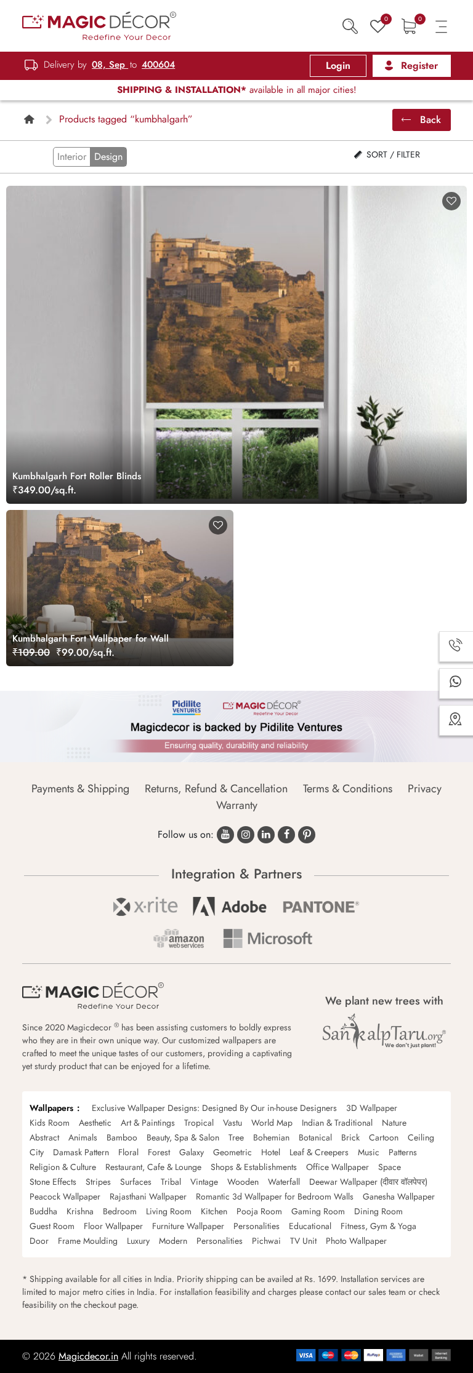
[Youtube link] (225, 834)
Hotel (270, 1152)
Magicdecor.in (88, 1356)
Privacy (425, 789)
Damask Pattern (81, 1152)
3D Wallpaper (371, 1108)
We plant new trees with (384, 1001)
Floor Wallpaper (113, 1226)
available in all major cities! (237, 90)
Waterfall (284, 1182)
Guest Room (52, 1226)
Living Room (169, 1211)
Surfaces (136, 1182)
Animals (82, 1137)
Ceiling (421, 1137)
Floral (128, 1152)
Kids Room (50, 1122)
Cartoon (383, 1137)
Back (429, 120)
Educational (310, 1226)
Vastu (232, 1122)
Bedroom (120, 1211)
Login (338, 65)
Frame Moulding (88, 1241)
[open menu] (441, 25)
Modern (173, 1241)
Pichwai (266, 1241)
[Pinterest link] (306, 834)
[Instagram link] (245, 834)
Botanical (315, 1137)
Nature (394, 1122)
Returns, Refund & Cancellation (216, 789)
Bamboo (122, 1137)
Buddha (43, 1211)
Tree (236, 1137)
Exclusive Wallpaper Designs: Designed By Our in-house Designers (214, 1108)
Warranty (236, 805)
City (37, 1152)
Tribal (171, 1182)
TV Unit (303, 1241)
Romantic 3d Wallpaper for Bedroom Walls (275, 1196)
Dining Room (378, 1211)
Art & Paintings (148, 1122)
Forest (159, 1152)
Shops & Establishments (254, 1167)
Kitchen (214, 1211)
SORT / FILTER (392, 154)
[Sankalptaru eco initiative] (384, 1031)
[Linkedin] (266, 834)
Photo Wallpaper (356, 1241)
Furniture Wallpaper (188, 1226)
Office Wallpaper (337, 1167)
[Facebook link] (286, 834)
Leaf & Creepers (319, 1152)
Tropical (199, 1122)
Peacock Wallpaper (65, 1196)
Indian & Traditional (337, 1122)
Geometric (232, 1152)
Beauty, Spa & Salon (183, 1137)
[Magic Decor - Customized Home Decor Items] (99, 25)
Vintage (204, 1182)
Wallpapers (51, 1108)
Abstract (44, 1137)
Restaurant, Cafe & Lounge (153, 1167)
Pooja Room (259, 1211)
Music (368, 1152)
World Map (272, 1122)
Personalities (256, 1226)
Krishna (80, 1211)
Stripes (98, 1182)
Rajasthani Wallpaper (148, 1196)
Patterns (403, 1152)
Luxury (138, 1241)
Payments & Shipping (80, 789)
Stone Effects (53, 1182)
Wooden (243, 1182)
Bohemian (271, 1137)
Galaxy (191, 1152)
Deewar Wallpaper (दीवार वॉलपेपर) (368, 1182)
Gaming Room (318, 1211)
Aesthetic (95, 1122)
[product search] (350, 25)
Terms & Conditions (347, 789)
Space (389, 1167)
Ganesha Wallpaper (399, 1196)
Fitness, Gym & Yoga (378, 1226)
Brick (350, 1137)
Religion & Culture (63, 1167)
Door (39, 1241)
